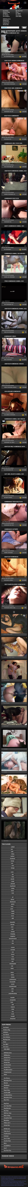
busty (13, 861)
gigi (13, 918)
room (13, 915)
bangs (13, 868)
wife (13, 851)
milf (12, 469)
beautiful (13, 922)
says (14, 876)
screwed (10, 497)
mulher (14, 856)
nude (14, 607)
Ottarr (4, 1074)
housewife (14, 981)
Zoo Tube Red (6, 1105)
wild (13, 988)
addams (8, 414)
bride (13, 881)
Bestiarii (5, 1087)
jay (13, 874)
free (5, 304)
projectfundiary (14, 993)
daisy (13, 853)
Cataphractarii (6, 1072)
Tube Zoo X (6, 1131)
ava (5, 414)
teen (10, 525)
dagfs (13, 911)
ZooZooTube (6, 1140)
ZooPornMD (6, 1092)
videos (5, 387)
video (5, 359)
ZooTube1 (5, 10)
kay (13, 1011)
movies (5, 277)
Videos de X (6, 1122)
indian (12, 56)
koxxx (13, 954)
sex (5, 56)
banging (14, 934)
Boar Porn (5, 1099)
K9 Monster (6, 1128)
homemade (8, 56)
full (13, 966)
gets (7, 497)
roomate (14, 949)
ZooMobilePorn (7, 1095)
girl (12, 111)
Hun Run (5, 1110)
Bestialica (5, 1120)
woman (8, 84)
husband (13, 858)
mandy (13, 931)
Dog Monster (6, 1108)
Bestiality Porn (7, 1080)
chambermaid (13, 986)
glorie (13, 904)
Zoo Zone (18, 15)
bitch (13, 890)
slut (13, 929)
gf (13, 897)
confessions (13, 979)
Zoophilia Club (7, 1118)
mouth (13, 879)
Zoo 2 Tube (6, 1138)
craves (13, 947)
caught (13, 1016)
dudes (13, 977)
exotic (13, 984)
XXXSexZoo (6, 20)
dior (14, 943)
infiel (13, 1009)
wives (5, 332)
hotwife (5, 552)
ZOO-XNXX (18, 16)
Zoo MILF (18, 13)
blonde (11, 607)
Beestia (5, 1083)
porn (14, 908)
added (13, 846)
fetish (13, 959)
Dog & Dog (6, 1090)
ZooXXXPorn (6, 1145)
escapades (13, 999)
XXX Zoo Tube (6, 1113)
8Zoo (4, 1143)
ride (13, 991)
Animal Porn (6, 21)
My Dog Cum (19, 10)
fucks (13, 974)
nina (14, 865)
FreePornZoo (6, 1133)
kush (13, 1014)
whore (13, 899)
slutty (13, 888)
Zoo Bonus (6, 1078)
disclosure (13, 901)
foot (14, 956)
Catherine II (6, 23)
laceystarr (13, 1018)
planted (13, 883)
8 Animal (5, 1136)
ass (13, 863)
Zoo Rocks (6, 15)
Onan (17, 12)
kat (13, 941)
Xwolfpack (5, 1085)
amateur (6, 194)
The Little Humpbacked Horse (18, 6)
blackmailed (14, 963)
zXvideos (5, 13)
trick (14, 893)
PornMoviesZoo (7, 1069)
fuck (5, 84)
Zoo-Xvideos (6, 16)
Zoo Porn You (6, 1150)
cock (13, 872)
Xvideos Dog (6, 12)
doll (13, 1004)
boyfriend (13, 886)
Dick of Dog (6, 1115)
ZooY (4, 1148)
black (14, 972)
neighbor (13, 936)
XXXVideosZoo (7, 19)
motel (13, 913)
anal (13, 926)
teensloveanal (13, 938)
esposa (13, 1006)
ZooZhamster (6, 1064)
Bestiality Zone (7, 1097)
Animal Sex (6, 24)
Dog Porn (5, 1103)
